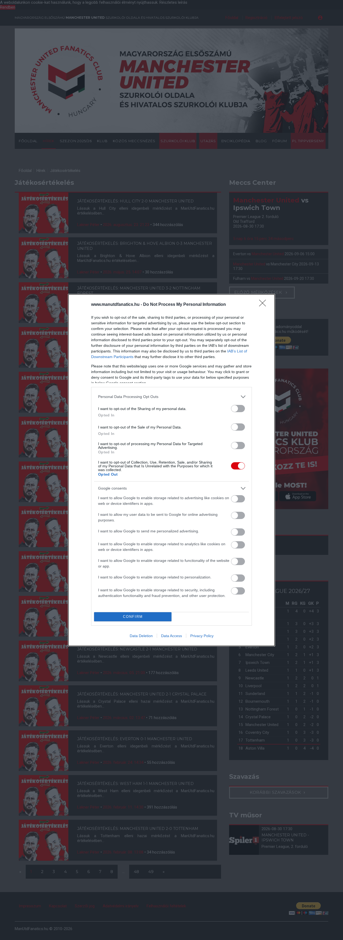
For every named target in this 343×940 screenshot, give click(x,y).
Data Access (171, 636)
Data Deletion (141, 636)
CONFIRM (133, 617)
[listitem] (171, 397)
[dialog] (171, 470)
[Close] (264, 305)
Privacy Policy (202, 636)
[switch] (238, 408)
